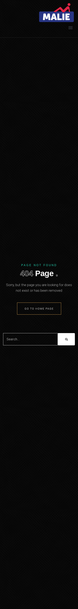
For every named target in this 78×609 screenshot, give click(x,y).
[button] (70, 27)
